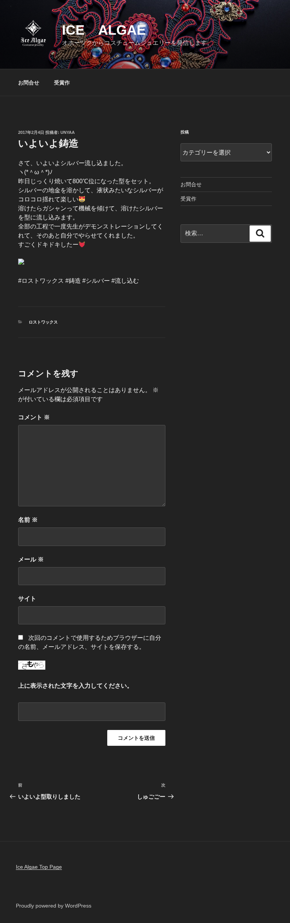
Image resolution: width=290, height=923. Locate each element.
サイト (27, 598)
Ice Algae (104, 30)
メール (31, 559)
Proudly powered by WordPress (53, 906)
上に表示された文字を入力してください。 (75, 685)
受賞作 (62, 83)
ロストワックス (43, 322)
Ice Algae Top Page (39, 867)
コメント (34, 417)
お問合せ (28, 83)
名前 (28, 520)
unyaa (67, 132)
